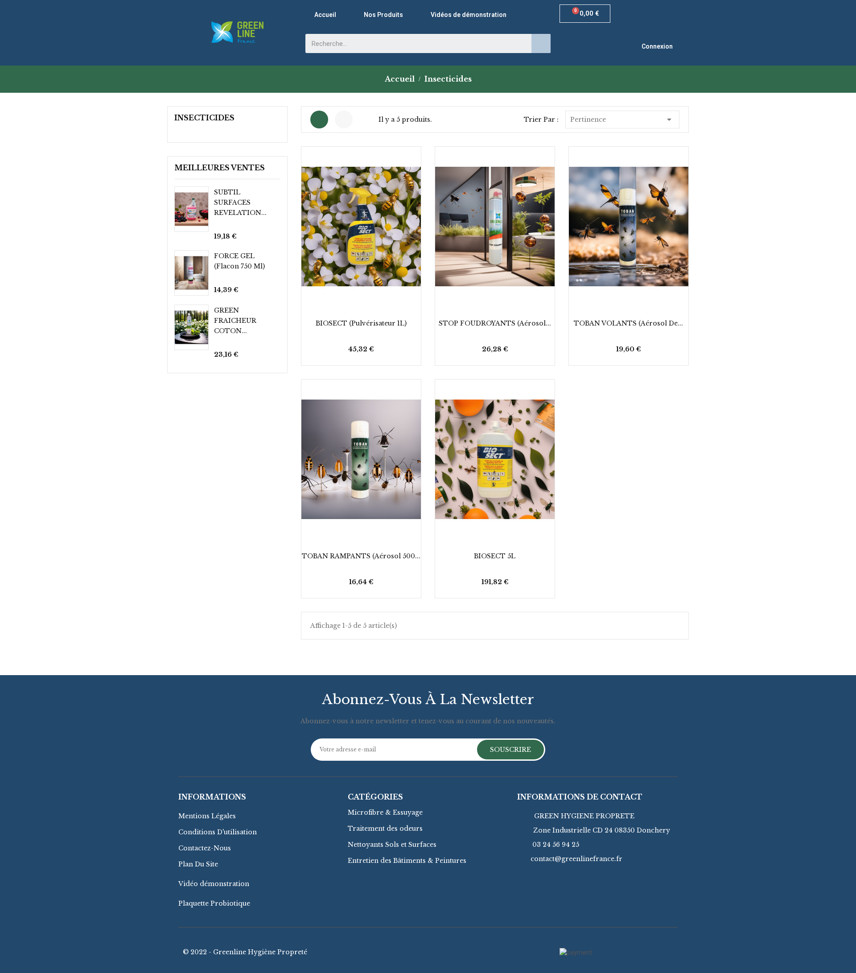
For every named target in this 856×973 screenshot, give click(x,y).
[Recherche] (541, 43)
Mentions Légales (207, 816)
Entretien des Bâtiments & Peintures (407, 861)
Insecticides (204, 117)
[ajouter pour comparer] (397, 351)
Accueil (325, 14)
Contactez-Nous (204, 848)
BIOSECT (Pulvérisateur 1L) (361, 323)
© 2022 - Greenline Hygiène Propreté (245, 952)
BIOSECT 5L (494, 556)
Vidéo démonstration (213, 884)
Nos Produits (383, 14)
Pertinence (622, 119)
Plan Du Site (198, 864)
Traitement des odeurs (385, 829)
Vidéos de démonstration (468, 14)
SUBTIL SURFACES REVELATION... (240, 202)
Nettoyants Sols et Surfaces (392, 845)
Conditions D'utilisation (217, 832)
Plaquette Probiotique (214, 903)
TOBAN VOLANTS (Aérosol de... (628, 323)
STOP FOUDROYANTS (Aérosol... (495, 323)
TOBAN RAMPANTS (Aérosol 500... (361, 556)
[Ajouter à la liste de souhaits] (349, 351)
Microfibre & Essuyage (385, 812)
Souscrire (510, 750)
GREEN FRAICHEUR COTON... (235, 320)
